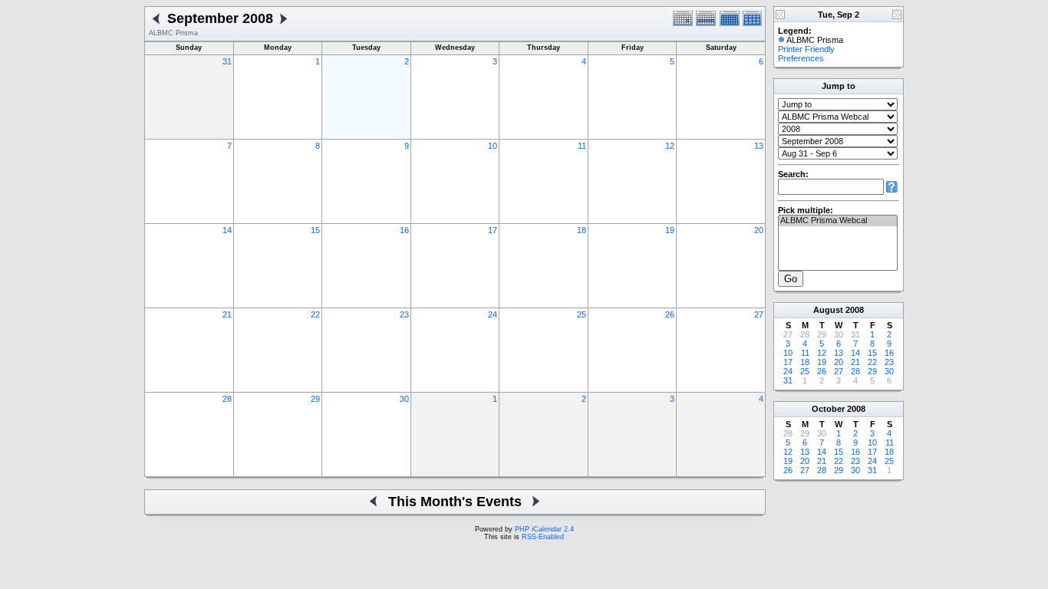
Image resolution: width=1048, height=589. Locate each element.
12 (669, 145)
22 (315, 314)
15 (315, 230)
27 (758, 314)
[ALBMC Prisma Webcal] (838, 221)
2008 (854, 309)
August (828, 309)
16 (404, 230)
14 (227, 230)
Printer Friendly (806, 49)
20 (758, 230)
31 (227, 61)
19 (669, 230)
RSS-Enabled (543, 537)
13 (758, 145)
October (828, 408)
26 (669, 314)
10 (492, 145)
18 (581, 230)
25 (581, 314)
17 (492, 230)
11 (582, 145)
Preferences (801, 58)
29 (315, 398)
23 (404, 314)
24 (492, 314)
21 (227, 314)
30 (404, 398)
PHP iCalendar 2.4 (544, 529)
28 (227, 398)
